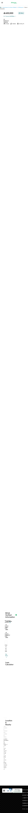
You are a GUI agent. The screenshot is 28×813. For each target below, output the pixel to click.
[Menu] (2, 3)
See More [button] (4, 655)
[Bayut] (14, 3)
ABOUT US (25, 792)
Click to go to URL (6, 648)
